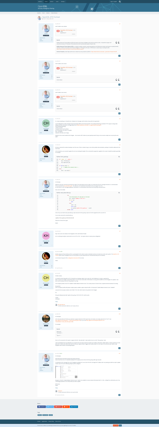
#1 (119, 23)
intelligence (45, 415)
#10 (119, 314)
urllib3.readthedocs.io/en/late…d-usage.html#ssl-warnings (88, 125)
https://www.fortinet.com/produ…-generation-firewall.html (103, 51)
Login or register (113, 1)
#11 (119, 353)
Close (120, 425)
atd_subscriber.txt (61, 304)
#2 (119, 61)
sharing (50, 415)
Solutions (41, 40)
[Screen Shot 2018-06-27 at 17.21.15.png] (66, 372)
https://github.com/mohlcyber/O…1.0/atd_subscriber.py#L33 (67, 320)
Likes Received (42, 37)
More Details (115, 425)
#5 (119, 144)
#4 (119, 118)
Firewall (39, 415)
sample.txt (60, 390)
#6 (119, 179)
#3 (119, 89)
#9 (119, 273)
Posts (41, 39)
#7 (119, 231)
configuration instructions (73, 258)
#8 (119, 251)
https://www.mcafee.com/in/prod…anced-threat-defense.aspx (69, 49)
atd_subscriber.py (67, 185)
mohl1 (44, 18)
